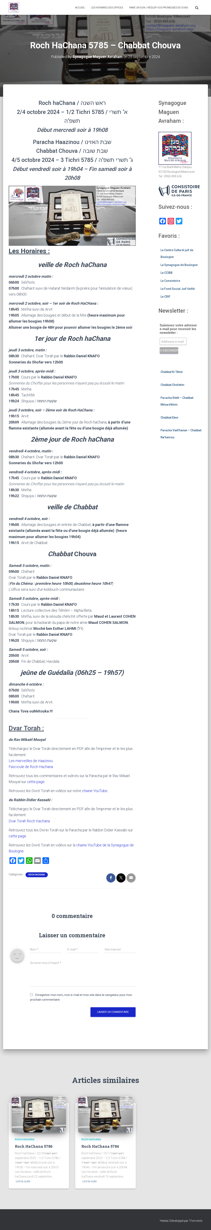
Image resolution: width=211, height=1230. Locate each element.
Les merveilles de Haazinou (31, 761)
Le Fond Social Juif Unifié (178, 288)
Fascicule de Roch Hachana (31, 767)
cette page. (18, 836)
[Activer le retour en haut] (203, 1222)
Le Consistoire (170, 280)
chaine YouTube (94, 791)
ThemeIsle (195, 1220)
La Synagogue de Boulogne (179, 265)
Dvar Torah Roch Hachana (29, 821)
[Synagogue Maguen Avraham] (14, 7)
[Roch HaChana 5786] (39, 1114)
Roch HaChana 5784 (100, 1146)
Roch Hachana (36, 875)
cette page (36, 782)
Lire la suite (23, 1181)
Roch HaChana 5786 (34, 1146)
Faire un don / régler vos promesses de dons (158, 7)
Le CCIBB (166, 272)
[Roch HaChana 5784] (105, 1114)
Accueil (80, 7)
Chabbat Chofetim (172, 384)
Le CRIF (165, 296)
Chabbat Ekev (169, 417)
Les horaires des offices (107, 7)
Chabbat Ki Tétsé (172, 372)
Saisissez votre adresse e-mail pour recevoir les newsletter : (178, 329)
